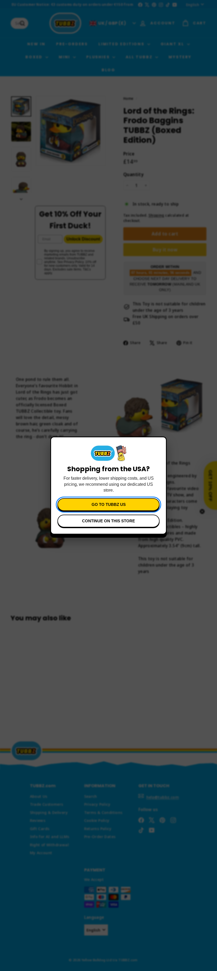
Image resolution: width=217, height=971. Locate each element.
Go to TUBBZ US (109, 504)
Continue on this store (108, 521)
